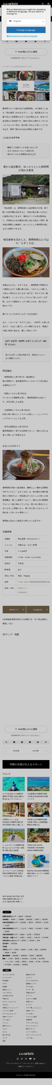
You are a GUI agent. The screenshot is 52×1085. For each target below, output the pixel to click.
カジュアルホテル (32, 980)
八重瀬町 (21, 919)
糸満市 (37, 919)
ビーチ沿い (30, 1014)
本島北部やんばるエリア (11, 940)
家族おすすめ (30, 974)
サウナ (5, 984)
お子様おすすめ (8, 996)
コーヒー (29, 977)
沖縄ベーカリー (8, 1017)
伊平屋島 (8, 965)
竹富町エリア (7, 949)
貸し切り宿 (6, 1035)
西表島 (23, 949)
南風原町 (29, 919)
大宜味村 (32, 940)
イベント (6, 1023)
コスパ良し (30, 1038)
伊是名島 (46, 962)
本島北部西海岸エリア (10, 934)
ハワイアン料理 (8, 1011)
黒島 (36, 949)
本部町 (29, 937)
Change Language (26, 30)
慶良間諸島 (6, 955)
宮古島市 (6, 943)
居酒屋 (5, 987)
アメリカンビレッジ (9, 1014)
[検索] (42, 4)
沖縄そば (6, 999)
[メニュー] (48, 4)
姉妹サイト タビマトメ (26, 1066)
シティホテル (7, 993)
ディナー (29, 1005)
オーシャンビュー (32, 1026)
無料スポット (7, 1026)
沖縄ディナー (30, 1011)
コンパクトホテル (9, 974)
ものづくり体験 (31, 999)
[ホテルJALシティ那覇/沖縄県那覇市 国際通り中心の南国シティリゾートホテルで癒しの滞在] (37, 751)
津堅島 (24, 962)
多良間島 (16, 965)
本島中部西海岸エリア (10, 922)
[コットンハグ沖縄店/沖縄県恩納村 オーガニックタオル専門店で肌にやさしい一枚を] (14, 751)
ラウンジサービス (32, 1023)
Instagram (22, 592)
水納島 (31, 962)
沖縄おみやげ (30, 993)
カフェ (5, 1032)
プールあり (6, 1020)
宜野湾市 (38, 922)
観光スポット (30, 1029)
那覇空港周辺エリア (9, 916)
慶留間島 (39, 955)
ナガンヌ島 (8, 962)
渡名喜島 (25, 959)
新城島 (14, 952)
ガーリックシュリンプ (33, 1035)
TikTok (22, 1059)
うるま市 (23, 928)
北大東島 (33, 959)
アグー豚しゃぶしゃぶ (33, 1008)
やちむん (6, 1005)
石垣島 (5, 946)
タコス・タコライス (9, 1002)
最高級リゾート (31, 984)
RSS (34, 1059)
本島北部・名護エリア (10, 937)
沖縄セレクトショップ (10, 1008)
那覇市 (21, 916)
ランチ (5, 1029)
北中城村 (38, 928)
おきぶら (20, 1075)
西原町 (7, 931)
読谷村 (46, 922)
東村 (38, 940)
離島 (4, 959)
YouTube (30, 1059)
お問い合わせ (39, 1063)
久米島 (10, 959)
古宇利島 (45, 937)
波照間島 (43, 949)
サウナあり (30, 987)
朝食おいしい (7, 990)
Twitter (26, 1059)
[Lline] (26, 41)
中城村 (46, 928)
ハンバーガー (7, 977)
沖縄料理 (29, 1020)
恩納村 (22, 934)
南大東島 (42, 959)
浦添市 (31, 922)
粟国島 (17, 959)
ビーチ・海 (30, 990)
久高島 (17, 962)
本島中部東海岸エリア (10, 928)
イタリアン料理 (31, 1017)
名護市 (22, 937)
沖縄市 (31, 928)
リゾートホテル (31, 1032)
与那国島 (25, 965)
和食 (4, 1041)
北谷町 (7, 925)
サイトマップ (27, 1063)
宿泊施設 (6, 980)
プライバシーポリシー (13, 1063)
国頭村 (24, 940)
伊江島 (38, 962)
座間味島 (24, 955)
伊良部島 (14, 943)
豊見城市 (28, 916)
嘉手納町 (23, 922)
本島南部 (6, 919)
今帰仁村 (37, 937)
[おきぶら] (10, 4)
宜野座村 (37, 934)
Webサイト (23, 588)
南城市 (13, 919)
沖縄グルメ (30, 1002)
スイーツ (29, 996)
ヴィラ (5, 1038)
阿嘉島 (31, 955)
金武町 (29, 934)
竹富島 (16, 949)
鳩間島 (7, 952)
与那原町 (45, 919)
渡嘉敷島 (15, 955)
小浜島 (30, 949)
